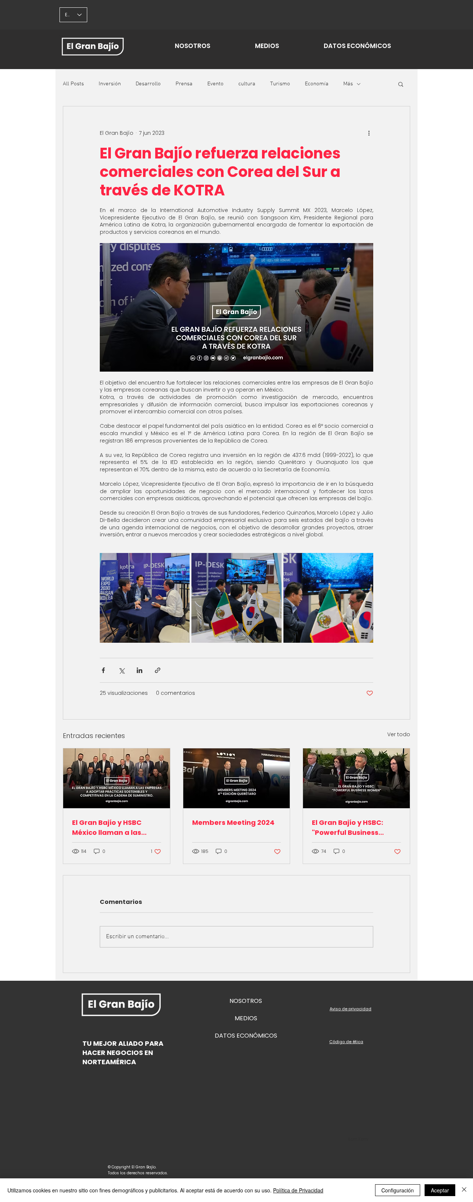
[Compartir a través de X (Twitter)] (121, 670)
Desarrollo (148, 84)
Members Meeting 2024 (233, 822)
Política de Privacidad (298, 1190)
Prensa (184, 84)
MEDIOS (246, 1018)
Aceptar (440, 1190)
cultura (246, 84)
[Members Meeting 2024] (236, 778)
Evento (215, 84)
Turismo (280, 84)
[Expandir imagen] (145, 598)
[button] (400, 84)
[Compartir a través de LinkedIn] (139, 670)
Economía (317, 84)
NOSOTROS (245, 1001)
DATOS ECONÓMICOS (246, 1035)
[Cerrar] (464, 1190)
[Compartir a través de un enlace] (157, 670)
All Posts (73, 84)
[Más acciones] (368, 133)
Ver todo (398, 734)
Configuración (397, 1190)
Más (348, 84)
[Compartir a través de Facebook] (103, 670)
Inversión (110, 84)
